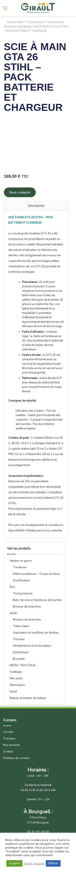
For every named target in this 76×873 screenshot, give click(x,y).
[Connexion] (71, 10)
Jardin (13, 613)
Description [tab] (36, 206)
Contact (8, 751)
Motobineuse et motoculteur (32, 646)
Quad (13, 691)
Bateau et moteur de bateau (28, 698)
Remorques (17, 685)
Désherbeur (21, 652)
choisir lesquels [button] (34, 863)
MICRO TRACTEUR (22, 665)
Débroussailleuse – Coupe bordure (36, 574)
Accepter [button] (14, 863)
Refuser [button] (53, 863)
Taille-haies (21, 626)
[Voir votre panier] (63, 10)
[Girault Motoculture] (38, 8)
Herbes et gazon (21, 561)
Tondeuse (20, 567)
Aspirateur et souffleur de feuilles (36, 633)
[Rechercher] (13, 10)
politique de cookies (19, 847)
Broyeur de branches (27, 606)
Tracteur (19, 639)
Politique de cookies (16, 758)
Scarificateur (21, 580)
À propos (9, 738)
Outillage (16, 672)
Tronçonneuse (34, 22)
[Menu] (5, 10)
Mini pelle (16, 678)
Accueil (11, 22)
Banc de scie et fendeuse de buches (37, 600)
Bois (20, 22)
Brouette (19, 659)
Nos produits (11, 745)
